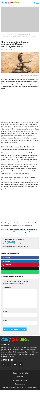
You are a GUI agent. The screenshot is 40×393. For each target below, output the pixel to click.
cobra (17, 244)
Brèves (26, 246)
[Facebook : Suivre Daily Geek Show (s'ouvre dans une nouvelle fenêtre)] (3, 364)
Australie (6, 124)
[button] (37, 3)
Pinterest (8, 265)
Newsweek (11, 242)
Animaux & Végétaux (16, 246)
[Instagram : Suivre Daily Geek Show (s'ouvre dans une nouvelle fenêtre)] (9, 364)
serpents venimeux (32, 189)
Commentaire (7, 287)
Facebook (7, 257)
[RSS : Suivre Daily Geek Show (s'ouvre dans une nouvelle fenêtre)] (15, 364)
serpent (12, 244)
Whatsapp (8, 272)
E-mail (5, 320)
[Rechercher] (34, 3)
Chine (9, 127)
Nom (5, 312)
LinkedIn (7, 261)
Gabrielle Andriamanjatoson (13, 239)
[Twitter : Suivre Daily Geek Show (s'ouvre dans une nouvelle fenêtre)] (21, 364)
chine (21, 244)
